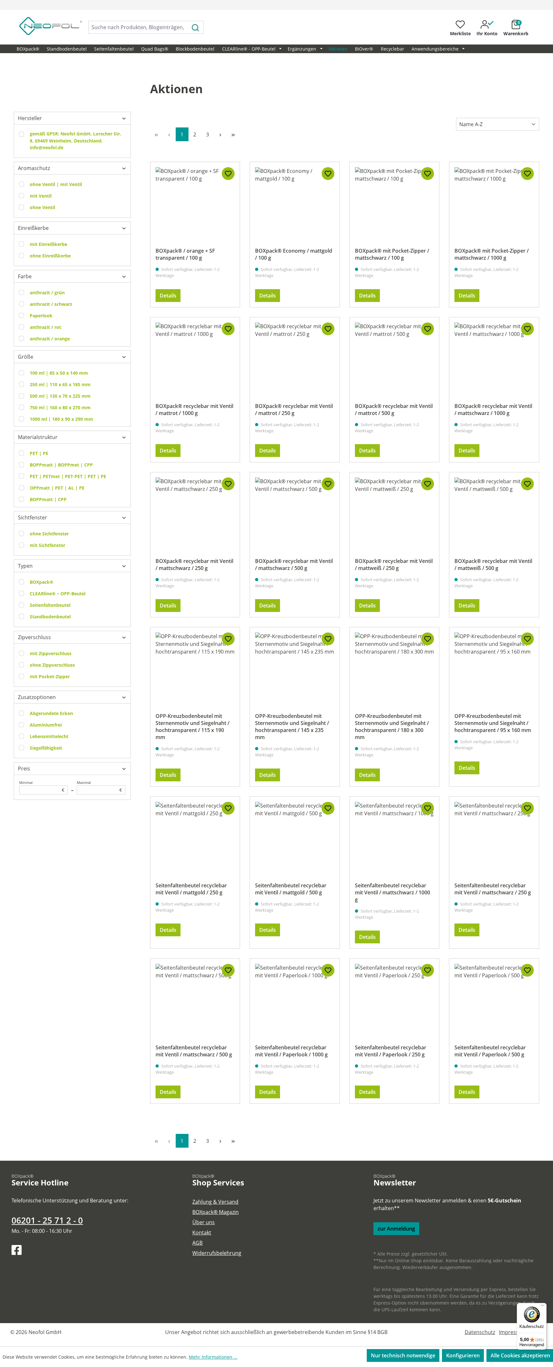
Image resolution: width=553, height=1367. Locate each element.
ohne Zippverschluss (52, 665)
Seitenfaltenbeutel (50, 605)
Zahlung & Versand (215, 1201)
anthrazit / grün (47, 292)
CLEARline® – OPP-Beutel (57, 593)
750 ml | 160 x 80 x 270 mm (60, 407)
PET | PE (39, 453)
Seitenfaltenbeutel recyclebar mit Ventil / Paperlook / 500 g (490, 1051)
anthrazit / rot (45, 327)
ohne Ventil (42, 207)
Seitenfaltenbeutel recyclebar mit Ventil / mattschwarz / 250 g (492, 889)
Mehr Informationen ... (213, 1357)
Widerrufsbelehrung (216, 1253)
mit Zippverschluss (50, 653)
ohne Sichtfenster (49, 534)
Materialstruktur (38, 437)
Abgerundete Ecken (51, 713)
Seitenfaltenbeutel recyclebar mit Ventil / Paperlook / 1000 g (291, 1051)
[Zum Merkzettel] (228, 173)
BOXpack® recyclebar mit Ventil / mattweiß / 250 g (394, 564)
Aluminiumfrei (46, 725)
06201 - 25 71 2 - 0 (47, 1220)
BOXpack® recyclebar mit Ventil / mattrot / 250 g (294, 410)
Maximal (99, 786)
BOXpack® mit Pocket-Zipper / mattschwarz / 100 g (392, 254)
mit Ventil (41, 196)
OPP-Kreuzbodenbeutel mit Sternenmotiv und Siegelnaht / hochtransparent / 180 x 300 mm (392, 726)
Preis (24, 768)
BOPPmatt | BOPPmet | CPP (61, 465)
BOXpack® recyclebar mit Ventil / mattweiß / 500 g (493, 564)
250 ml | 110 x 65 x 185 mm (60, 384)
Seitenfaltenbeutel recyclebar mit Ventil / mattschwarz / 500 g (194, 1051)
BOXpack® (41, 582)
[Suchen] (196, 27)
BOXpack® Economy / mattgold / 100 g (293, 254)
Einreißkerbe (33, 228)
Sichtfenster (32, 517)
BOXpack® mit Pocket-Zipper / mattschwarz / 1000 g (491, 254)
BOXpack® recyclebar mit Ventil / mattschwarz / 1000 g (493, 410)
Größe (25, 356)
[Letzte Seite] (233, 134)
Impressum (512, 1332)
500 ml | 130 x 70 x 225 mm (60, 396)
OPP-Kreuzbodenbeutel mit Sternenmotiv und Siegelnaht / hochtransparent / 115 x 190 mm (192, 726)
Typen (25, 565)
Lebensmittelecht (49, 736)
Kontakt (201, 1232)
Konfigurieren (463, 1355)
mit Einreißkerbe (48, 244)
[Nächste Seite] (220, 134)
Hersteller (30, 118)
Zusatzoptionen (37, 697)
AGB (197, 1242)
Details (168, 295)
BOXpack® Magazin (215, 1212)
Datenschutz (480, 1332)
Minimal (41, 786)
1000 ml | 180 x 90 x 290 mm (61, 419)
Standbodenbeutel (50, 617)
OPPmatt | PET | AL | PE (57, 488)
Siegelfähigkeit (46, 748)
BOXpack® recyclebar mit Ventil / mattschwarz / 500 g (294, 564)
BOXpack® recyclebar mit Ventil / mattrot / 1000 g (194, 410)
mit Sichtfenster (47, 545)
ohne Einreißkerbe (50, 256)
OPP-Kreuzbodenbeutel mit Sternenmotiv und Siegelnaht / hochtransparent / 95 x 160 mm (492, 723)
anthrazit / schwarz (51, 304)
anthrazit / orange (50, 339)
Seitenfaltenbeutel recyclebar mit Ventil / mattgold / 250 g (191, 889)
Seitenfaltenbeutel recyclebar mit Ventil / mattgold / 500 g (290, 889)
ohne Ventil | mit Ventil (56, 184)
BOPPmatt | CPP (48, 499)
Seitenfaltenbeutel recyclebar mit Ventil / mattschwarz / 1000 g (392, 892)
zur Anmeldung (396, 1228)
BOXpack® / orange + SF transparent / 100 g (185, 254)
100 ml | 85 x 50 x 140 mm (59, 373)
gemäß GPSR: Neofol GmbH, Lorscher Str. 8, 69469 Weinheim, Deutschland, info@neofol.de (75, 141)
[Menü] (543, 1307)
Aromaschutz (34, 168)
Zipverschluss (34, 637)
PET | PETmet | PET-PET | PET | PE (68, 476)
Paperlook (41, 316)
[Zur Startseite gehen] (43, 26)
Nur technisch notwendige (403, 1355)
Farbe (25, 276)
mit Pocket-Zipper (50, 676)
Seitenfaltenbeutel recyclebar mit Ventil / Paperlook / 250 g (390, 1051)
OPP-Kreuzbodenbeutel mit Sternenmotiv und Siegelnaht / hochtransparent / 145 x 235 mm (292, 726)
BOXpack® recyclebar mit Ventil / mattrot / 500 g (394, 410)
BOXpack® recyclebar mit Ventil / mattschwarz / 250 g (194, 564)
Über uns (203, 1222)
